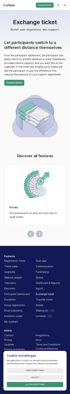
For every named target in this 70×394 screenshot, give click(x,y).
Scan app (41, 260)
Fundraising (42, 271)
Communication (44, 266)
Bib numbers (11, 321)
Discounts (9, 288)
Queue (39, 277)
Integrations (42, 335)
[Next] (39, 234)
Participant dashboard (17, 294)
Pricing (8, 339)
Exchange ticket (45, 294)
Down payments (13, 310)
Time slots (10, 282)
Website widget (13, 277)
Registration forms (14, 260)
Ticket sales (11, 266)
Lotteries (41, 316)
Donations (10, 299)
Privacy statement (14, 349)
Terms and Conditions (48, 344)
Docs (38, 339)
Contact (9, 335)
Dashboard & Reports (48, 282)
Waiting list (42, 310)
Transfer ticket (44, 299)
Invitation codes (13, 316)
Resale (39, 305)
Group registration (14, 305)
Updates (9, 344)
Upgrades (9, 271)
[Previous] (30, 234)
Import (39, 288)
